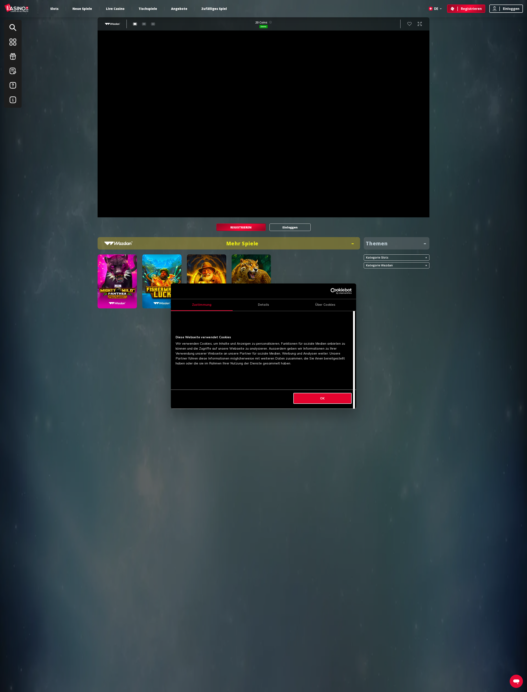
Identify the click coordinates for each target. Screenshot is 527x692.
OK (322, 398)
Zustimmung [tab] (201, 305)
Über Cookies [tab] (325, 305)
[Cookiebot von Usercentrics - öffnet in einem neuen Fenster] (334, 291)
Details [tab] (263, 305)
